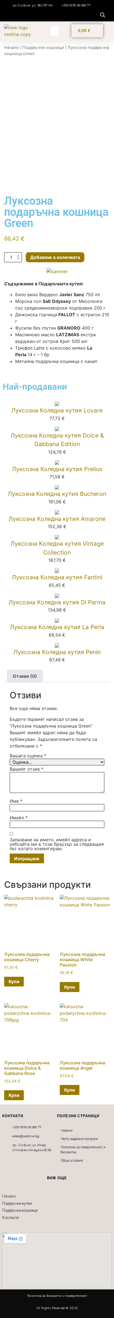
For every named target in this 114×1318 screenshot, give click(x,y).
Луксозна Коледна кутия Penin (57, 652)
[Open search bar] (102, 15)
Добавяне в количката (55, 257)
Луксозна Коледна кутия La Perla (57, 627)
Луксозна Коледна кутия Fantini (57, 577)
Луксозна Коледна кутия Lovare (57, 410)
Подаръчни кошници (43, 47)
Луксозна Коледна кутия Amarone (57, 518)
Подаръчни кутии (17, 1203)
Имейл (19, 817)
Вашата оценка (28, 755)
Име (16, 801)
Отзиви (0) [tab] (25, 676)
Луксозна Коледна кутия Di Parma (57, 602)
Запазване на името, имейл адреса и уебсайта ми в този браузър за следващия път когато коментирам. (57, 844)
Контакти (10, 1217)
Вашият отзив (26, 769)
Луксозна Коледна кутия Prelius (57, 469)
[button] (55, 30)
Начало (11, 47)
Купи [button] (14, 981)
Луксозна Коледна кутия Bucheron (57, 493)
